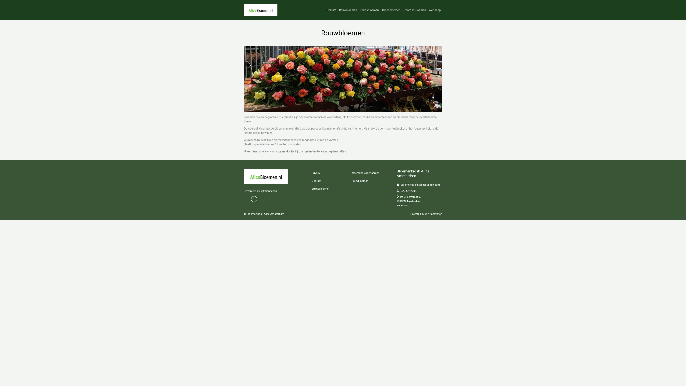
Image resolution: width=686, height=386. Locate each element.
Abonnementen (391, 10)
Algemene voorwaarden (365, 173)
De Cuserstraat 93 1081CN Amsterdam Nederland (409, 201)
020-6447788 (408, 190)
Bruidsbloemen (369, 10)
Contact (331, 10)
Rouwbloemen (348, 10)
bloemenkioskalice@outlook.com (420, 184)
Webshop (435, 10)
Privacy (316, 173)
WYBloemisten (433, 214)
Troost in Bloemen (414, 10)
